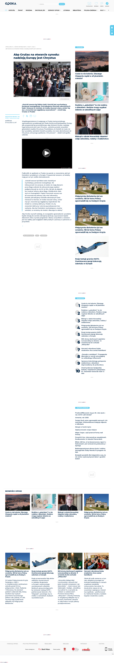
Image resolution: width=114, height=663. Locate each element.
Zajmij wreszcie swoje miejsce (86, 430)
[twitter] (112, 30)
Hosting (101, 644)
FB (23, 116)
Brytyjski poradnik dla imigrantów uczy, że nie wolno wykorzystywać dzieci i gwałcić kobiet (90, 457)
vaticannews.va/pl (14, 118)
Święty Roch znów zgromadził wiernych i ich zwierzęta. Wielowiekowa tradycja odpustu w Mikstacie (91, 422)
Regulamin (48, 644)
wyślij (35, 116)
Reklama (66, 644)
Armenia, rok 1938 (82, 418)
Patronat (84, 644)
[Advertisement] (57, 26)
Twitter (27, 116)
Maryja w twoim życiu (83, 427)
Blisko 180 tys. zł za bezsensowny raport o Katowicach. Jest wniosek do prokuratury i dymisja (90, 444)
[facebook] (112, 27)
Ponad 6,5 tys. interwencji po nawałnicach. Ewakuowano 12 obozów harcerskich (90, 438)
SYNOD (37, 235)
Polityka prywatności (30, 644)
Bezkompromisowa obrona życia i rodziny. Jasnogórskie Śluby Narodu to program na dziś (90, 450)
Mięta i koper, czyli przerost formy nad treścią (89, 433)
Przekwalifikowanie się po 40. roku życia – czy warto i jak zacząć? (90, 414)
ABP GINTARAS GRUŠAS (29, 235)
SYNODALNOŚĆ (44, 235)
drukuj (31, 116)
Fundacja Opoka (12, 644)
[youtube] (112, 33)
